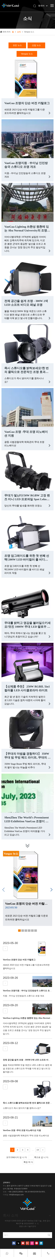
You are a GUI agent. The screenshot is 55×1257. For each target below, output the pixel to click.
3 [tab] (26, 930)
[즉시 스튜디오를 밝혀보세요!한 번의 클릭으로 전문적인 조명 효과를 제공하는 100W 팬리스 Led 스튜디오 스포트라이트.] (5, 1087)
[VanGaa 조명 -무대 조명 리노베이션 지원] (5, 1123)
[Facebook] (14, 1243)
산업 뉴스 (36, 45)
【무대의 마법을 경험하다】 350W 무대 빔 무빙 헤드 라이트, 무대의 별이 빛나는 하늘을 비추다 (27, 757)
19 (38, 1150)
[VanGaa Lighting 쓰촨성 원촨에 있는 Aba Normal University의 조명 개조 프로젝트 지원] (5, 1011)
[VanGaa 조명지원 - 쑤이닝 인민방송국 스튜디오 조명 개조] (5, 983)
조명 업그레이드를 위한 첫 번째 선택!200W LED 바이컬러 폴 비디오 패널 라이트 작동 (26, 559)
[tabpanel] (27, 888)
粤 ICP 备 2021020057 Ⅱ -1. (27, 1224)
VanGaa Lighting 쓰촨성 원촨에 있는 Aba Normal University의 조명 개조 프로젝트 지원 (26, 230)
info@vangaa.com (16, 1195)
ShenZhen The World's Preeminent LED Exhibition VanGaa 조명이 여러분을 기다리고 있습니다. (26, 821)
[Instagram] (32, 1243)
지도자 (33, 1226)
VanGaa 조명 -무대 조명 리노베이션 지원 (22, 1130)
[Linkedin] (41, 1243)
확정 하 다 (28, 1162)
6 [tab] (35, 930)
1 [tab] (19, 930)
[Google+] (27, 1243)
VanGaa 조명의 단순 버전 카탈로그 (27, 103)
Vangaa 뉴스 (27, 54)
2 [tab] (22, 930)
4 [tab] (29, 930)
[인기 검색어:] (49, 1235)
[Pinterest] (36, 1243)
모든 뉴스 (17, 45)
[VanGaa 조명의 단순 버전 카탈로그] (5, 948)
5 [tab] (32, 930)
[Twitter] (18, 1243)
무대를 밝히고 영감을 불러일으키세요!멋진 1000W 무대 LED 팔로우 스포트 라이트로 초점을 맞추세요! (27, 626)
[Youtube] (23, 1243)
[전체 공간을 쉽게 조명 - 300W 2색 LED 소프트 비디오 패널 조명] (5, 1048)
